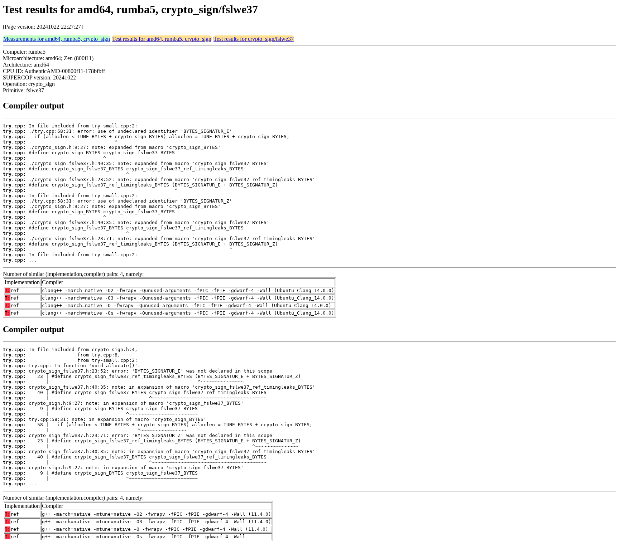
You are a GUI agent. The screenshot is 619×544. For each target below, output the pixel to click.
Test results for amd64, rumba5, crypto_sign (161, 39)
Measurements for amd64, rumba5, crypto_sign (56, 39)
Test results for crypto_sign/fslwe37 (253, 39)
